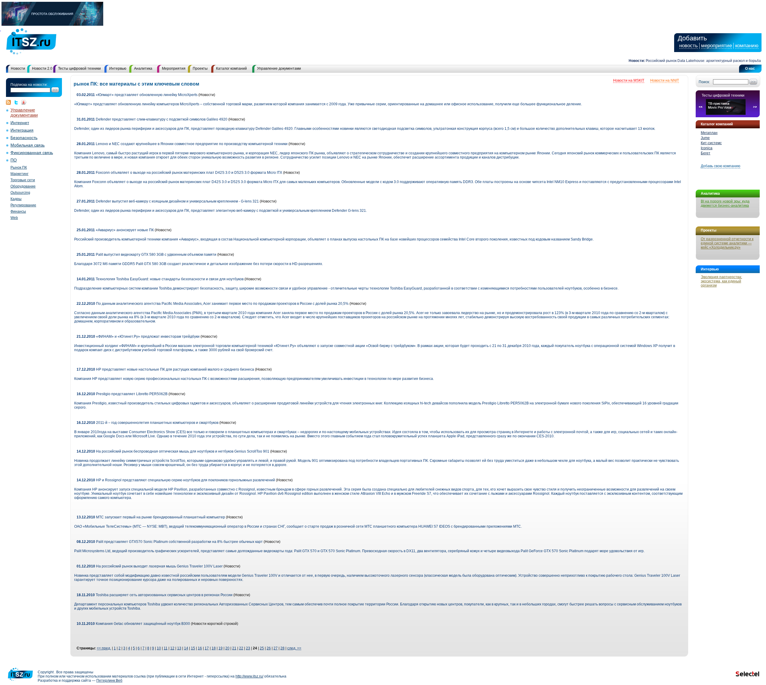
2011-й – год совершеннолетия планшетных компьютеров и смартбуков (147, 423)
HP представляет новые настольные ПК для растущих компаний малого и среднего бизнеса (165, 369)
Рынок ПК (18, 167)
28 (282, 648)
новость (688, 45)
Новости (18, 68)
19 (220, 648)
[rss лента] (10, 102)
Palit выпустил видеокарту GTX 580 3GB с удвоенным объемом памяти (146, 254)
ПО (13, 160)
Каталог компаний (231, 68)
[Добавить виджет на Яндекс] (24, 102)
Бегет (705, 153)
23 (248, 648)
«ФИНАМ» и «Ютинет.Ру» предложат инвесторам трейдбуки (138, 336)
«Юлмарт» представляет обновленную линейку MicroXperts (137, 95)
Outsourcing (20, 193)
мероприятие (716, 45)
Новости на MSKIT (628, 80)
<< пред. (104, 648)
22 (241, 648)
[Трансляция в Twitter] (18, 102)
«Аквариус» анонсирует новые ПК (115, 230)
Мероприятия (174, 68)
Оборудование (23, 186)
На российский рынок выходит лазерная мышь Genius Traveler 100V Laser (150, 566)
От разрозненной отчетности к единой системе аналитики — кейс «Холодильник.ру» (727, 243)
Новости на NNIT (664, 80)
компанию (747, 45)
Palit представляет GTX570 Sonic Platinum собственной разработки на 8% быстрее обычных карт (170, 542)
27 (275, 648)
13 (179, 648)
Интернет (19, 123)
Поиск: (704, 82)
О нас (750, 68)
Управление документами (279, 68)
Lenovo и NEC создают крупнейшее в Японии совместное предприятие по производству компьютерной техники (182, 144)
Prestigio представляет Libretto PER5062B (122, 394)
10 (159, 648)
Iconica (706, 148)
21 (234, 648)
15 (193, 648)
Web (14, 218)
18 (214, 648)
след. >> (294, 648)
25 (262, 648)
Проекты (200, 68)
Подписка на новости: (29, 85)
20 (227, 648)
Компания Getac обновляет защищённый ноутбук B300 (133, 624)
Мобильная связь (27, 145)
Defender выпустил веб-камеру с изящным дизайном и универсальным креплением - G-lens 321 (168, 201)
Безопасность (23, 138)
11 (166, 648)
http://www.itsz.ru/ (249, 676)
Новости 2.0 (42, 68)
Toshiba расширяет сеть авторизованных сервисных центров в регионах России (155, 595)
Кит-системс (711, 143)
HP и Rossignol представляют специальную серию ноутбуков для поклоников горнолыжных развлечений (176, 480)
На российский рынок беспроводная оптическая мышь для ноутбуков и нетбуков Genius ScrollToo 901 (173, 451)
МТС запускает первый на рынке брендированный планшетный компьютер (151, 517)
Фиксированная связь (31, 152)
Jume (705, 138)
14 (186, 648)
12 (172, 648)
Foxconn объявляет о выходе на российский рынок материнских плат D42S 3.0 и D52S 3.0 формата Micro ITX (179, 173)
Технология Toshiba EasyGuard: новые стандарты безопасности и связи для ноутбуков (160, 279)
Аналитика (143, 68)
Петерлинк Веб (109, 680)
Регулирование (23, 205)
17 (207, 648)
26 (269, 648)
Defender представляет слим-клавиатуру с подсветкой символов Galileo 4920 (152, 119)
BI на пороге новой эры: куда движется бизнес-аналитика (725, 203)
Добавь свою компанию (720, 166)
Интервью (117, 68)
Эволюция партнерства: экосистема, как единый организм (721, 281)
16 (200, 648)
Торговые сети (22, 180)
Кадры (16, 199)
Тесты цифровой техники (79, 68)
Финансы (18, 211)
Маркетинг (19, 174)
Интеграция (22, 130)
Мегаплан (709, 133)
